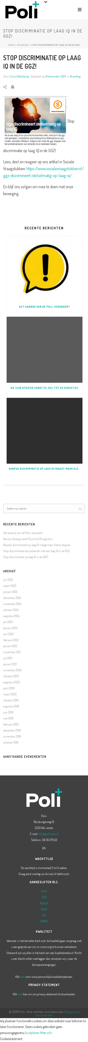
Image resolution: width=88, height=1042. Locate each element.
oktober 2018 (10, 742)
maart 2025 (9, 586)
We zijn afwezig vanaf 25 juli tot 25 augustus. (44, 387)
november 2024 (12, 604)
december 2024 (12, 598)
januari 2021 (10, 664)
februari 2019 (10, 724)
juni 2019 (8, 712)
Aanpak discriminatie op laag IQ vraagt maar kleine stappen (45, 468)
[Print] (15, 87)
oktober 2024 (11, 610)
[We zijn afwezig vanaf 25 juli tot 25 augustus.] (44, 350)
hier (22, 977)
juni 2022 (8, 634)
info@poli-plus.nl (48, 834)
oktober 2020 (11, 676)
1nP (44, 915)
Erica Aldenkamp (19, 76)
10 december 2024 (55, 76)
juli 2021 (7, 658)
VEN (44, 897)
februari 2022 (11, 640)
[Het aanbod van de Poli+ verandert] (44, 269)
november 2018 (12, 736)
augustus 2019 (11, 706)
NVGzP (44, 903)
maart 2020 (10, 694)
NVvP (44, 909)
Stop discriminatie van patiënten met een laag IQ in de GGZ (36, 551)
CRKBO (44, 921)
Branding (23, 45)
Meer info (46, 1033)
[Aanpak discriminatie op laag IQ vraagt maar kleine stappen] (44, 431)
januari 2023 (10, 628)
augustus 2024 (11, 616)
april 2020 (9, 688)
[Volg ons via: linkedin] (44, 848)
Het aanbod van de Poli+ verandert (44, 306)
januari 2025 (10, 592)
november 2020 (12, 670)
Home (11, 45)
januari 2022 (10, 646)
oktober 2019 (10, 700)
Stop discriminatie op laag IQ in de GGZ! (25, 557)
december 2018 (12, 730)
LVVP (44, 891)
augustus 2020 (11, 682)
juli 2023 (8, 622)
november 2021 (12, 652)
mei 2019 (8, 718)
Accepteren (32, 1033)
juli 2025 (8, 580)
